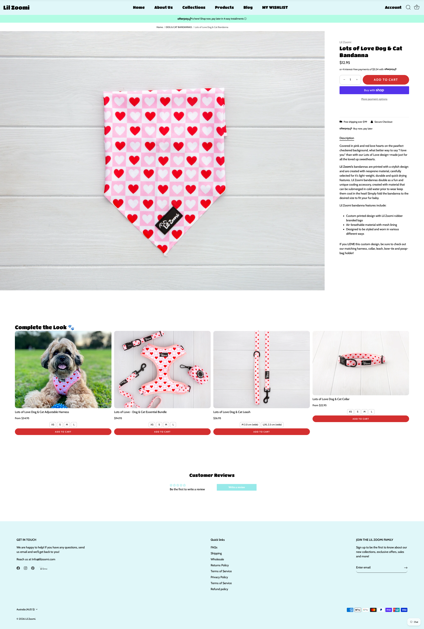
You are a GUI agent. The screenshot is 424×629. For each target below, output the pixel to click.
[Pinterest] (32, 568)
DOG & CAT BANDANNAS (179, 27)
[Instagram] (25, 568)
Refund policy (219, 589)
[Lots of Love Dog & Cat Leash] (261, 369)
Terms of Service (221, 571)
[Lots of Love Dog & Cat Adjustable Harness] (63, 369)
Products (224, 7)
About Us (163, 7)
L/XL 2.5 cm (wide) (272, 424)
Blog (248, 7)
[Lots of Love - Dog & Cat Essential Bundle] (162, 369)
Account (393, 7)
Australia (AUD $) (26, 609)
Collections (193, 7)
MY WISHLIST (275, 7)
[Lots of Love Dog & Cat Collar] (361, 363)
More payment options (374, 99)
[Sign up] (405, 567)
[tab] (348, 138)
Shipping (216, 553)
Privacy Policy (219, 577)
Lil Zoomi (16, 7)
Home (139, 7)
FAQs (214, 547)
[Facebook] (18, 568)
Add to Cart (386, 80)
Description (347, 138)
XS (52, 424)
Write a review (237, 487)
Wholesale (217, 559)
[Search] (408, 7)
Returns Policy (220, 565)
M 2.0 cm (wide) (250, 424)
